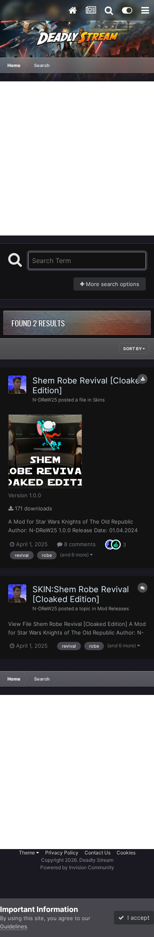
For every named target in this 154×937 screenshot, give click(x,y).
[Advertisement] (77, 158)
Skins (99, 400)
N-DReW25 (44, 400)
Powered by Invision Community (77, 867)
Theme (27, 852)
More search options (111, 284)
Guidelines (13, 926)
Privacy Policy (61, 852)
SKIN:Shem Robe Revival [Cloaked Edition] (80, 594)
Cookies (126, 852)
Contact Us (97, 852)
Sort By (133, 348)
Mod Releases (113, 609)
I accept (136, 917)
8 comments (79, 544)
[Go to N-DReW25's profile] (17, 385)
